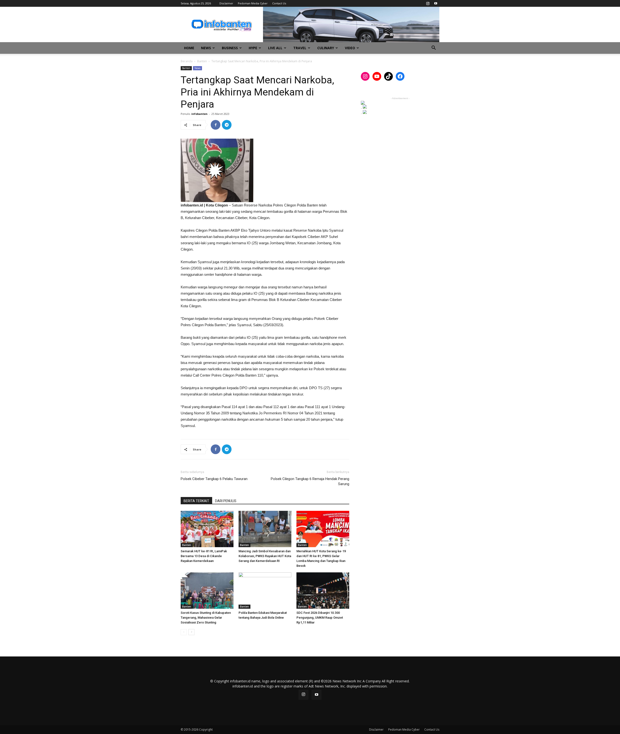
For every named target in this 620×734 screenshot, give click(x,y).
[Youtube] (435, 3)
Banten (202, 61)
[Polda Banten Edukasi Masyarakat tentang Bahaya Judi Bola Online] (265, 590)
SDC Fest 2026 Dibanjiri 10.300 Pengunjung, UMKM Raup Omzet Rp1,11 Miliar (319, 617)
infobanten (199, 114)
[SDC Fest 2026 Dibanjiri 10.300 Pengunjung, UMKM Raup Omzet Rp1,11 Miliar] (322, 590)
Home (189, 48)
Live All (275, 48)
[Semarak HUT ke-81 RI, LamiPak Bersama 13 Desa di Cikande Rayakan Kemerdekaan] (207, 529)
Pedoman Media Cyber (253, 3)
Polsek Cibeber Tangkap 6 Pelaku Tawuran (214, 479)
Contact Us (279, 3)
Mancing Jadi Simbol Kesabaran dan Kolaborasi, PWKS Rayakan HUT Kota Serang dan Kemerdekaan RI (265, 556)
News (206, 48)
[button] (433, 48)
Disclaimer (226, 3)
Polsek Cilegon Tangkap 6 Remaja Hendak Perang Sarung (310, 481)
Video (350, 48)
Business (230, 48)
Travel (299, 48)
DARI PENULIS (225, 501)
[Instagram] (427, 3)
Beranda (187, 61)
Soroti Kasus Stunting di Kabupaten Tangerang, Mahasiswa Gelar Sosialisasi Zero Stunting (206, 617)
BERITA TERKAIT (196, 501)
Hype (253, 48)
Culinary (325, 48)
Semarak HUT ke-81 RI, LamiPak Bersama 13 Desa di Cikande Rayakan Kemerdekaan (204, 556)
